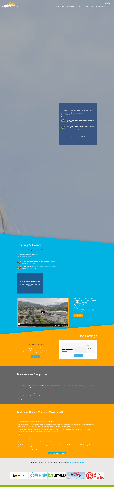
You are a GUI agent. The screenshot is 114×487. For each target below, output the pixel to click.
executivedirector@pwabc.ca (52, 393)
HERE (41, 250)
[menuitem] (57, 6)
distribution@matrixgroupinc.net (60, 390)
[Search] (109, 6)
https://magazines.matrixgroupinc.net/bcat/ (74, 387)
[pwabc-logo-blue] (10, 6)
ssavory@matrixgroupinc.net (48, 396)
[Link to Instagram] (107, 3)
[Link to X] (105, 3)
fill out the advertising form (75, 462)
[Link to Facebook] (110, 3)
